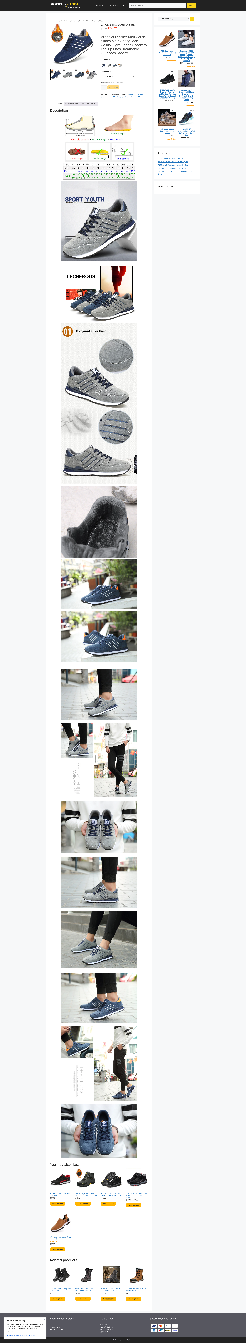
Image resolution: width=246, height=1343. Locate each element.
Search (191, 5)
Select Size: (106, 71)
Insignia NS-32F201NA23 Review (170, 158)
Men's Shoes (65, 21)
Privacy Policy (55, 1327)
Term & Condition (56, 1329)
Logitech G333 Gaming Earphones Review (174, 168)
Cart (123, 5)
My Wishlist (114, 5)
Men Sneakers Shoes (121, 97)
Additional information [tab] (74, 103)
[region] (25, 1328)
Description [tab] (57, 103)
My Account (100, 5)
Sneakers (74, 21)
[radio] (103, 65)
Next (97, 74)
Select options (57, 1203)
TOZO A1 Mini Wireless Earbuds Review (173, 165)
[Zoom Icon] (73, 46)
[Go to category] (192, 19)
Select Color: (107, 59)
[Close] (44, 1319)
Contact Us (104, 1332)
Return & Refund (106, 1329)
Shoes (58, 21)
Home (52, 21)
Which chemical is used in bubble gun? (173, 162)
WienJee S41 (136, 97)
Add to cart (113, 87)
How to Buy (104, 1324)
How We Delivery (106, 1327)
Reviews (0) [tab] (91, 103)
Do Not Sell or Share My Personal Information (20, 1335)
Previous (50, 74)
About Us (53, 1324)
